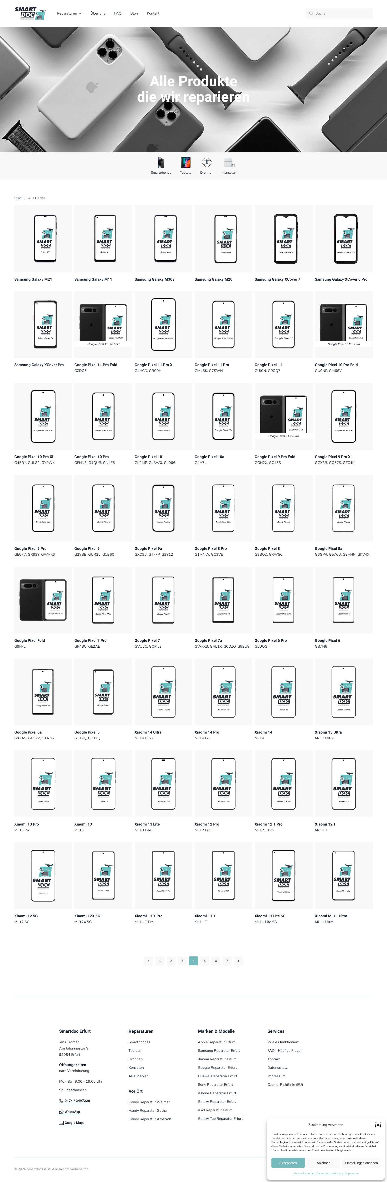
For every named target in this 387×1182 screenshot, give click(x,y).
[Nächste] (238, 960)
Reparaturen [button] (67, 13)
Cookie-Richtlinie (303, 1173)
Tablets (185, 172)
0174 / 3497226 (77, 1100)
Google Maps (74, 1122)
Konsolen (229, 172)
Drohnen (206, 172)
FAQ (117, 13)
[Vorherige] (148, 960)
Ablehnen (323, 1163)
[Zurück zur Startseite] (31, 13)
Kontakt (153, 13)
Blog (134, 13)
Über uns (97, 13)
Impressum (352, 1173)
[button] (378, 1124)
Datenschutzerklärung (329, 1173)
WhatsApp (72, 1111)
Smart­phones (161, 172)
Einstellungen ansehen (361, 1163)
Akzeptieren (288, 1163)
